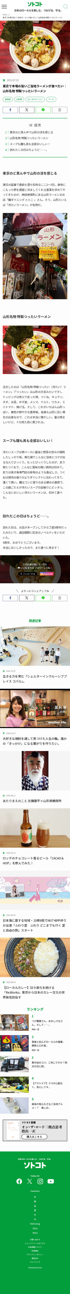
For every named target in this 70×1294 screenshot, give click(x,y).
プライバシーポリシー (35, 1254)
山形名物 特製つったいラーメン (29, 138)
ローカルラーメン (35, 99)
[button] (10, 110)
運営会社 (35, 1258)
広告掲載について (35, 1247)
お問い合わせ (35, 1239)
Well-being (35, 1223)
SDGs (35, 1228)
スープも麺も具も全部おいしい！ (30, 144)
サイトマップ (35, 1262)
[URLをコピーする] (59, 110)
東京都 (8, 99)
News (35, 1232)
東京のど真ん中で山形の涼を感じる (31, 132)
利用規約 (35, 1250)
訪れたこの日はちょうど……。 (29, 150)
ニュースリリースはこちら (35, 1243)
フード (51, 99)
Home (5, 14)
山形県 (19, 99)
